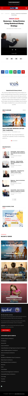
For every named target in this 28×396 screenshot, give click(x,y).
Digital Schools (7, 131)
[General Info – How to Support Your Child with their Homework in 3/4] (6, 154)
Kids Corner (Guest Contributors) (8, 352)
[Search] (26, 8)
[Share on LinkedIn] (19, 72)
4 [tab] (15, 140)
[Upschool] (14, 8)
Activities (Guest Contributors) (7, 338)
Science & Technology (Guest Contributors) (10, 371)
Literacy (2, 355)
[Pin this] (23, 72)
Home (2, 13)
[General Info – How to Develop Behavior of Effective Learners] (6, 193)
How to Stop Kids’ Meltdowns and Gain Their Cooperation (14, 256)
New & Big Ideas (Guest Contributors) (8, 362)
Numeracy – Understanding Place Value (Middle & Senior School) (17, 162)
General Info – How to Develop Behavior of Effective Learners (18, 190)
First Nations (3, 341)
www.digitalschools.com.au (19, 393)
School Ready (4, 369)
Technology (3, 376)
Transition (3, 379)
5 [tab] (16, 140)
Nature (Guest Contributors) (7, 360)
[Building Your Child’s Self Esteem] (14, 293)
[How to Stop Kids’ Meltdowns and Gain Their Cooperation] (14, 120)
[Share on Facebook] (2, 72)
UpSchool (3, 325)
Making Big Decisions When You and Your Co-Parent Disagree (14, 277)
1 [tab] (11, 140)
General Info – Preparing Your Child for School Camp (17, 171)
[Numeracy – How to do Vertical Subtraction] (6, 183)
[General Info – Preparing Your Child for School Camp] (6, 173)
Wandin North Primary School (14, 28)
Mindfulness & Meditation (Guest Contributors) (10, 357)
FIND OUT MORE (5, 330)
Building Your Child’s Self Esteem (14, 4)
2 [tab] (12, 140)
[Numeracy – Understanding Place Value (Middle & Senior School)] (6, 164)
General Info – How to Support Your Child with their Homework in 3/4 (18, 153)
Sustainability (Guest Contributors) (8, 374)
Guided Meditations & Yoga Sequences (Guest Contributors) (13, 348)
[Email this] (15, 72)
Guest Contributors (10, 253)
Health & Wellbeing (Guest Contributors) (14, 297)
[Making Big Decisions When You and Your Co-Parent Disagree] (14, 271)
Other (16, 253)
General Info (7, 13)
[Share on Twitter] (6, 72)
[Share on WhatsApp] (11, 72)
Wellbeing (20, 253)
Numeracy (17, 18)
